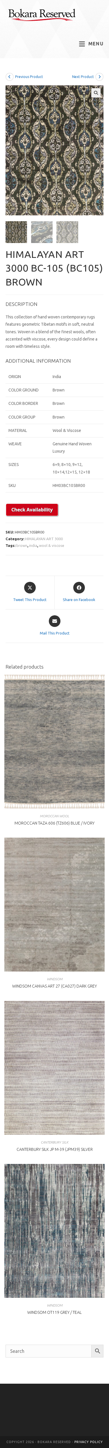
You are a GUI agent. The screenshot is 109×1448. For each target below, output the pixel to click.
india (33, 545)
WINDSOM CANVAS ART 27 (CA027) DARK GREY (54, 986)
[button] (96, 93)
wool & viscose (51, 545)
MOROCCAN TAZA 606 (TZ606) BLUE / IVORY (54, 823)
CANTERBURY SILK (54, 1142)
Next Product (83, 77)
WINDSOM (54, 979)
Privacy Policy (88, 1442)
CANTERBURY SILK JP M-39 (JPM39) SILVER (55, 1149)
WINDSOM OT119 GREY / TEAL (54, 1312)
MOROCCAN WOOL (54, 816)
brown (21, 545)
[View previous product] (10, 77)
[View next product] (99, 77)
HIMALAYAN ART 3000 (44, 539)
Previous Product (29, 77)
